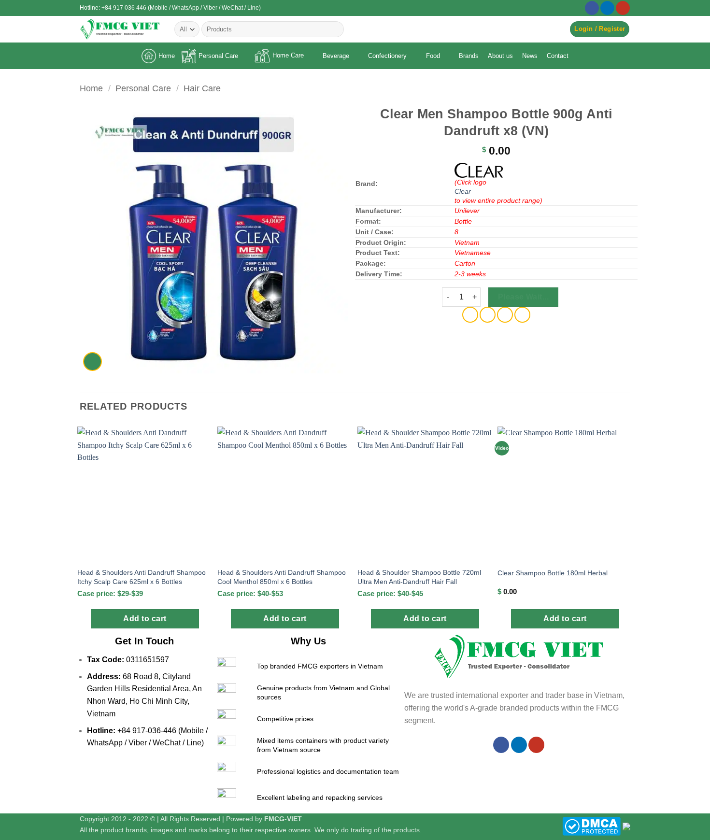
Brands (469, 55)
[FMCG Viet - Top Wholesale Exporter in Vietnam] (120, 29)
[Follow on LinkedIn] (607, 8)
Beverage (336, 55)
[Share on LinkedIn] (522, 315)
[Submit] (334, 29)
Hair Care (202, 88)
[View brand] (478, 169)
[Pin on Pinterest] (505, 315)
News (530, 55)
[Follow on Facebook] (592, 8)
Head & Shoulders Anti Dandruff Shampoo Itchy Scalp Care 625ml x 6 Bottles (141, 577)
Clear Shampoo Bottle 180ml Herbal (552, 573)
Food (433, 55)
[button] (599, 29)
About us (500, 55)
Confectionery (387, 55)
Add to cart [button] (144, 618)
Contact (557, 55)
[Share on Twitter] (488, 315)
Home (166, 55)
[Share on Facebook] (470, 315)
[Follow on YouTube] (623, 8)
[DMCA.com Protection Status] (591, 826)
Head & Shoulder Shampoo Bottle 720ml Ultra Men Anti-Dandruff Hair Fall (419, 577)
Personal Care (218, 55)
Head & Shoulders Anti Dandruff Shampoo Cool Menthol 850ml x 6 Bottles (281, 577)
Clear (462, 191)
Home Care (288, 55)
